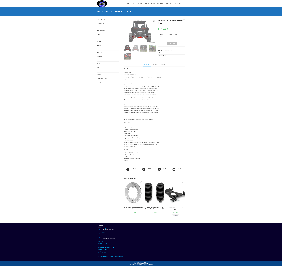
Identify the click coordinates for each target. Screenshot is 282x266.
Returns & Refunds (144, 262)
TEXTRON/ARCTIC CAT (102, 78)
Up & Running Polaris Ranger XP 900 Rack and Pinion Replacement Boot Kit (154, 208)
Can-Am (99, 37)
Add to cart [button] (133, 214)
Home (163, 11)
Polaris (167, 11)
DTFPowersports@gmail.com (108, 238)
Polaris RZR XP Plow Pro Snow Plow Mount (175, 208)
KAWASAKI (99, 56)
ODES (98, 67)
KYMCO (98, 63)
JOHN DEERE (99, 52)
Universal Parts (101, 26)
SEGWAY (99, 74)
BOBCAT (99, 34)
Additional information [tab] (158, 64)
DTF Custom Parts (101, 30)
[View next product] (184, 20)
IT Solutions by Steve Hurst (148, 264)
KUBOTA (99, 60)
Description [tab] (147, 64)
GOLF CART (99, 45)
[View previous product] (182, 20)
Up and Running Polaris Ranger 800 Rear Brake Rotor (133, 208)
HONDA (98, 49)
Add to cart (172, 43)
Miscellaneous (100, 23)
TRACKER (99, 82)
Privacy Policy (137, 262)
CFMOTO (99, 41)
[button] (154, 21)
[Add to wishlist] (167, 56)
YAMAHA (99, 85)
